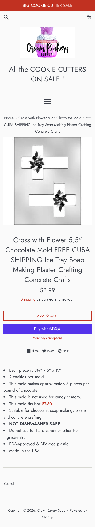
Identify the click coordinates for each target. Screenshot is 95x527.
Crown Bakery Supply (52, 510)
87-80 (47, 404)
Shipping (28, 299)
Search (9, 483)
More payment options (47, 338)
